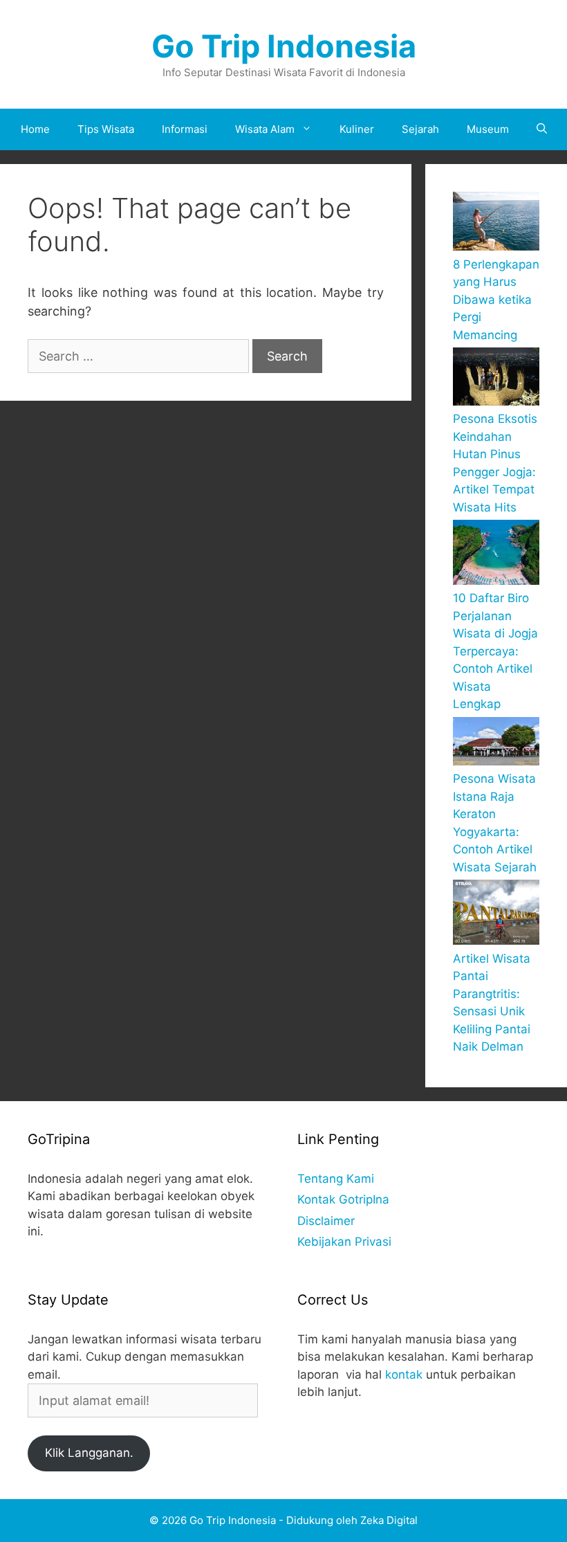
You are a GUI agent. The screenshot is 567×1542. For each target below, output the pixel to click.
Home (35, 129)
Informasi (184, 129)
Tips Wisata (105, 129)
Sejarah (420, 129)
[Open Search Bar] (542, 129)
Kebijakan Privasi (344, 1242)
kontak (403, 1374)
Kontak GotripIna (343, 1199)
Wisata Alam (265, 129)
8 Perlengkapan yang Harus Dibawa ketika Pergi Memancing (496, 299)
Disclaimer (326, 1221)
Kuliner (357, 129)
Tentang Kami (335, 1179)
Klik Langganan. (89, 1453)
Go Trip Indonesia (283, 46)
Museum (488, 129)
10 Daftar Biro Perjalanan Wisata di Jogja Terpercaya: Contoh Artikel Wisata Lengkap (495, 651)
